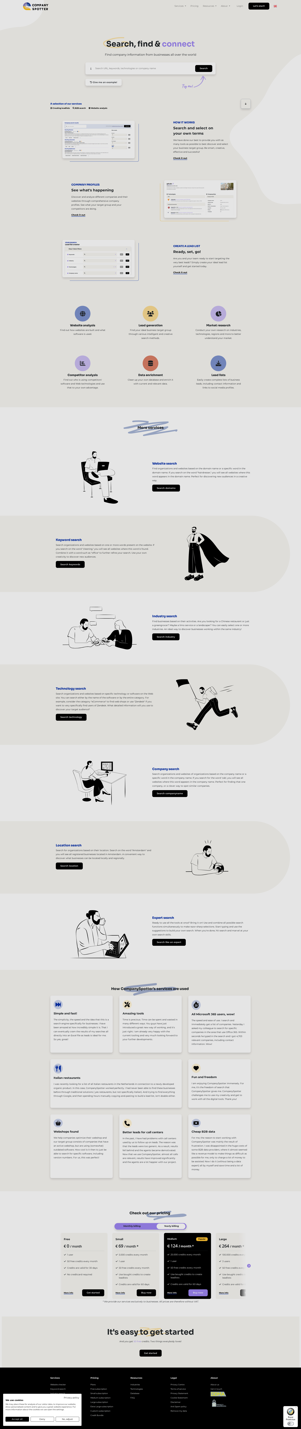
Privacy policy (71, 1397)
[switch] (291, 1424)
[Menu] (296, 1408)
